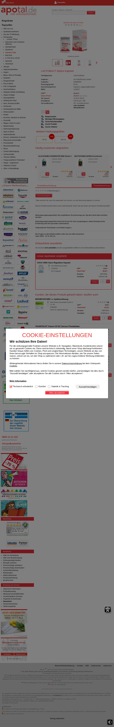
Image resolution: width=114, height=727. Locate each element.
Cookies (13, 366)
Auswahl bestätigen (87, 386)
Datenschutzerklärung (72, 363)
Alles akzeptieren (57, 392)
